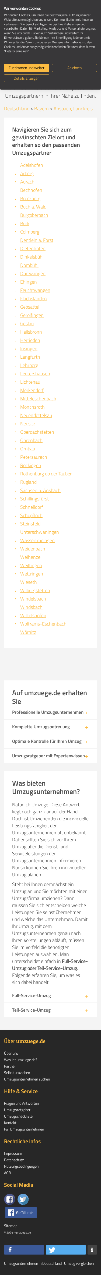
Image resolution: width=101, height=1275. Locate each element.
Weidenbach (32, 548)
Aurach (27, 181)
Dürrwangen (33, 273)
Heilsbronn (31, 331)
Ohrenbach (31, 440)
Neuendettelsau (36, 415)
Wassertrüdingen (37, 540)
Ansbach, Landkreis (73, 108)
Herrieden (30, 340)
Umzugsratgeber (17, 1109)
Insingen (28, 348)
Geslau (27, 323)
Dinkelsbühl (32, 256)
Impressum (13, 1153)
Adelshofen (31, 165)
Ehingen (28, 281)
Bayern (41, 108)
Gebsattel (29, 306)
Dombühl (29, 265)
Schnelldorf (31, 507)
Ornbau (27, 448)
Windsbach (31, 607)
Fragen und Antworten (21, 1103)
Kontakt (10, 1122)
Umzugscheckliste (18, 1116)
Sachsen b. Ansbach (40, 490)
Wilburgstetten (35, 590)
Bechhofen (31, 190)
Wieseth (28, 582)
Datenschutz (14, 1160)
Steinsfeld (30, 523)
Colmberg (29, 231)
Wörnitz (28, 632)
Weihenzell (31, 557)
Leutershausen (35, 373)
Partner (10, 1066)
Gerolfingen (32, 315)
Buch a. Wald (33, 206)
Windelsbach (33, 598)
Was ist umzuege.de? (20, 1059)
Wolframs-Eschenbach (43, 623)
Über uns (11, 1053)
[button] (24, 1250)
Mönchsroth (32, 407)
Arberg (27, 173)
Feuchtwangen (35, 290)
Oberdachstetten (37, 432)
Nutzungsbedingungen (21, 1166)
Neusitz (27, 423)
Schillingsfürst (34, 498)
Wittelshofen (33, 615)
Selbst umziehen (17, 1072)
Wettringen (31, 573)
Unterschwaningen (39, 532)
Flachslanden (33, 298)
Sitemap (10, 1225)
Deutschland (16, 108)
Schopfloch (31, 515)
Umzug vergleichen (79, 1263)
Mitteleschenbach (38, 398)
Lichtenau (30, 382)
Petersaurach (33, 457)
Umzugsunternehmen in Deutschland (33, 1263)
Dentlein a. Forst (36, 240)
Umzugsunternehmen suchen (27, 1079)
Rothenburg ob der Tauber (46, 473)
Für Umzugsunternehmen (24, 1129)
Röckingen (30, 465)
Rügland (28, 482)
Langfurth (30, 357)
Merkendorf (32, 390)
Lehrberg (29, 365)
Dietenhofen (33, 248)
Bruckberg (30, 198)
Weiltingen (31, 565)
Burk (24, 223)
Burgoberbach (34, 215)
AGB (7, 1172)
